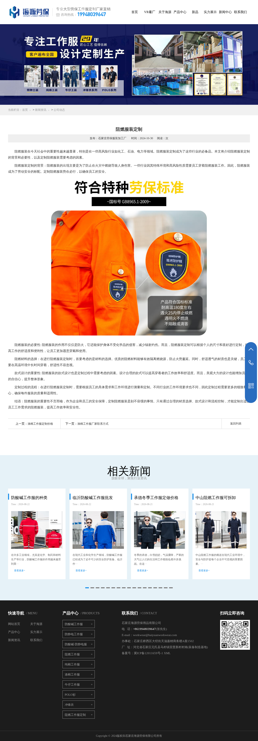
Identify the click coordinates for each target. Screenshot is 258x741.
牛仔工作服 (72, 684)
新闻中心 (225, 12)
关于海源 (164, 12)
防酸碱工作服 (74, 624)
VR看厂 (149, 12)
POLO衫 (70, 694)
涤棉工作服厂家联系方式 (92, 423)
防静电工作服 (74, 634)
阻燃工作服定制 (75, 714)
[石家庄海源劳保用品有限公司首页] (30, 12)
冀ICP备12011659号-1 (148, 653)
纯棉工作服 (72, 664)
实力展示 (210, 12)
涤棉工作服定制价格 (40, 423)
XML (167, 653)
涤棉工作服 (72, 674)
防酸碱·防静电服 (76, 644)
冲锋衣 (69, 704)
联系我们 (240, 12)
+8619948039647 (144, 629)
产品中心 (180, 12)
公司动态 (59, 109)
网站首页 (14, 624)
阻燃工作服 (72, 654)
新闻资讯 (40, 109)
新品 (195, 12)
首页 (134, 12)
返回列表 (235, 423)
